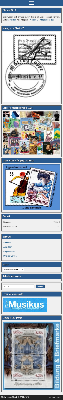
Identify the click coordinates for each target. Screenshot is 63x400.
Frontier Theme (55, 397)
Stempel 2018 (9, 10)
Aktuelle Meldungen (12, 276)
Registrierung (9, 251)
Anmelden (11, 20)
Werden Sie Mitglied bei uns (42, 20)
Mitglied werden (10, 256)
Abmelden (7, 247)
